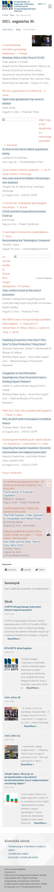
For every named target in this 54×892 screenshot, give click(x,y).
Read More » (14, 639)
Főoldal (5, 15)
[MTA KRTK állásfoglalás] (11, 664)
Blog (12, 15)
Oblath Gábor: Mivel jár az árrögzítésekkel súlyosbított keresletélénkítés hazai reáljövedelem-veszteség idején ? (26, 779)
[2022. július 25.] (11, 751)
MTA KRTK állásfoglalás (18, 648)
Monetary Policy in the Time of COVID (23, 57)
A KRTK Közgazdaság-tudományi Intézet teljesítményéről (22, 608)
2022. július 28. (12, 697)
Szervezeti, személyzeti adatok (23, 857)
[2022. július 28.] (11, 713)
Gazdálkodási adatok (18, 854)
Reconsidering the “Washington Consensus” (26, 240)
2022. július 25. (12, 735)
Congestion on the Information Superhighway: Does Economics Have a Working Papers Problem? (24, 377)
